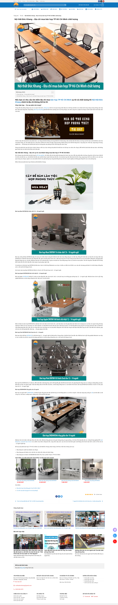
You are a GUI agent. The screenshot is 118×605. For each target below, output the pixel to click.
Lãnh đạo (54, 9)
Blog (37, 1)
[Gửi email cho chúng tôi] (101, 1)
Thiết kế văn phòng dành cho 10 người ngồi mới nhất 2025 (27, 528)
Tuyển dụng (42, 1)
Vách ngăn (90, 9)
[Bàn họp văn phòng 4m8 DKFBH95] (25, 469)
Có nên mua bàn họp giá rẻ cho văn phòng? (27, 490)
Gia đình (73, 9)
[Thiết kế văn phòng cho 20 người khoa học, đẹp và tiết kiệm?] (90, 519)
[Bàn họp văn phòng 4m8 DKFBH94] (47, 469)
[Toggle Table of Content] (51, 92)
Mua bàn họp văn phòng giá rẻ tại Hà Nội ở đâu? (28, 488)
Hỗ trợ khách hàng (30, 1)
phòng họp (46, 107)
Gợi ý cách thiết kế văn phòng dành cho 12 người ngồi (57, 528)
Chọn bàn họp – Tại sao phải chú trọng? (25, 94)
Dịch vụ (15, 1)
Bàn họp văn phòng (38, 109)
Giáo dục (81, 9)
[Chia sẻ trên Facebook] (56, 496)
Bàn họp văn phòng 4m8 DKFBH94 (47, 480)
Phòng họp (45, 9)
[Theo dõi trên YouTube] (103, 1)
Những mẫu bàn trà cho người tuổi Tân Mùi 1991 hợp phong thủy (89, 551)
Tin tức (21, 15)
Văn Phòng (36, 9)
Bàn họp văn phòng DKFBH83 (92, 480)
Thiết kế (19, 1)
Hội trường (64, 9)
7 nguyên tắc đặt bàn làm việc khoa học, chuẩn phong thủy (87, 501)
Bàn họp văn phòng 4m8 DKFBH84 (70, 480)
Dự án (24, 1)
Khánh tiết (99, 9)
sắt (92, 392)
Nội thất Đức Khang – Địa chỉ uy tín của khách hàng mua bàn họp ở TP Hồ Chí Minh (35, 96)
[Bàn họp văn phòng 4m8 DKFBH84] (70, 469)
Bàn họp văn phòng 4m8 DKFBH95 (25, 480)
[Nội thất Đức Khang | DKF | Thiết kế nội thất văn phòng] (17, 5)
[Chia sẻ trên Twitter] (59, 496)
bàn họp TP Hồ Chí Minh (61, 100)
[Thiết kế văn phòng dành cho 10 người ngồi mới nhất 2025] (28, 519)
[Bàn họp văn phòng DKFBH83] (92, 469)
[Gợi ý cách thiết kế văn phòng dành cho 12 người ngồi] (59, 519)
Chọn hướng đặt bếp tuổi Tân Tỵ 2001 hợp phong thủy (30, 501)
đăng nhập (22, 567)
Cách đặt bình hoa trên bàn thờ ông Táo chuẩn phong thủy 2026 (58, 551)
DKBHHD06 (30, 392)
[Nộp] (65, 5)
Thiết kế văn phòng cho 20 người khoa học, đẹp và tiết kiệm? (90, 528)
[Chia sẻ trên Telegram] (61, 496)
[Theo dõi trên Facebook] (99, 1)
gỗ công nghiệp (40, 155)
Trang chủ (16, 15)
